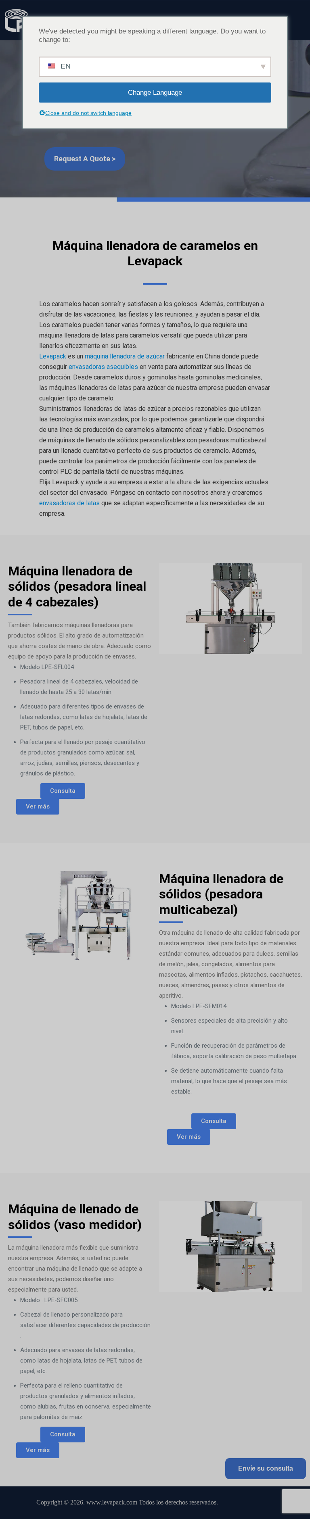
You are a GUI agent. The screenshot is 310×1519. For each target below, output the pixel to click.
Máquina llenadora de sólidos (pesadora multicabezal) (221, 894)
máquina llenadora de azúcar (125, 356)
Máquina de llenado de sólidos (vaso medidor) (75, 1216)
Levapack (52, 356)
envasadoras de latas (69, 503)
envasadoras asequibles (103, 367)
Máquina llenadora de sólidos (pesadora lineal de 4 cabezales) (77, 586)
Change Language (155, 92)
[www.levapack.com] (16, 20)
